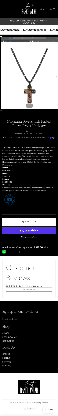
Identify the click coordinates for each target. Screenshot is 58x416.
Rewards (6, 366)
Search (6, 333)
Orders (6, 354)
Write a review (29, 289)
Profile (6, 358)
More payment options (29, 237)
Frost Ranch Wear (24, 402)
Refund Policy (9, 337)
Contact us (8, 341)
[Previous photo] (1, 36)
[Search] (47, 9)
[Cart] (54, 9)
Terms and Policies (29, 409)
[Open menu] (5, 9)
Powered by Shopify (40, 402)
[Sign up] (52, 319)
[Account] (51, 9)
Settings (6, 362)
